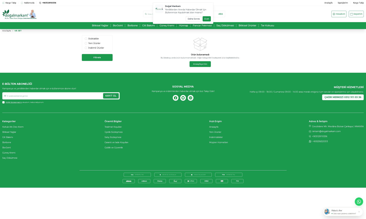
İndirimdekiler (216, 137)
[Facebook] (175, 98)
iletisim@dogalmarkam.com (326, 131)
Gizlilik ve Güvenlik (114, 147)
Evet (206, 19)
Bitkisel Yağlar (9, 132)
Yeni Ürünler (215, 132)
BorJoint (6, 147)
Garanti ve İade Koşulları (116, 142)
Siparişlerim (343, 3)
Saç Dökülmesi (9, 158)
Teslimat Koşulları (113, 127)
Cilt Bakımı (7, 137)
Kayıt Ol (110, 95)
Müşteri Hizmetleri (218, 142)
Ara (220, 14)
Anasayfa (213, 127)
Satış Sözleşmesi (113, 137)
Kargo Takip (358, 3)
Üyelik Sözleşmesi (114, 132)
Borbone (6, 142)
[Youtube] (183, 98)
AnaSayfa (328, 3)
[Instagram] (190, 98)
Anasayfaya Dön (200, 64)
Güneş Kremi (8, 152)
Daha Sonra (194, 19)
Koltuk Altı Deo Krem (13, 127)
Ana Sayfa (6, 31)
